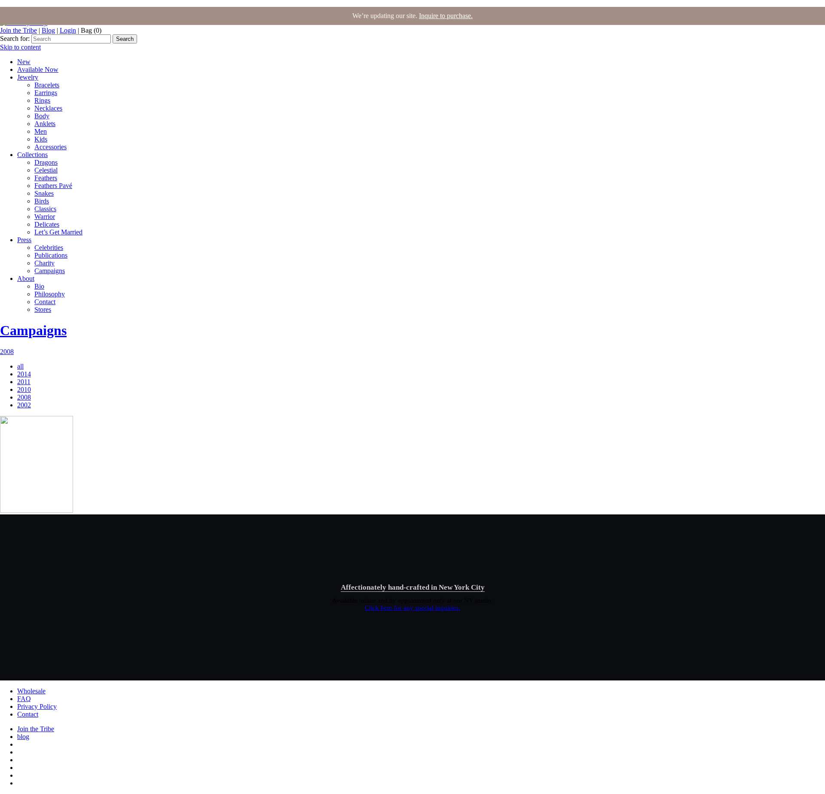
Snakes (44, 193)
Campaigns (49, 270)
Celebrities (48, 247)
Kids (40, 139)
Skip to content (20, 47)
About (25, 278)
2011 (24, 381)
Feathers (45, 178)
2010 (24, 389)
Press (24, 239)
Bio (39, 286)
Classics (45, 208)
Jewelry (27, 77)
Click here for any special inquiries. (412, 607)
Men (40, 131)
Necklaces (48, 108)
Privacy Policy (37, 706)
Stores (42, 309)
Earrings (45, 92)
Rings (42, 100)
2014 (24, 374)
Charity (44, 263)
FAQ (24, 698)
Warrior (44, 216)
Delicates (46, 224)
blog (23, 736)
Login (68, 30)
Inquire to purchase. (446, 15)
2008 (7, 351)
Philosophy (49, 294)
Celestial (46, 170)
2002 (24, 405)
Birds (41, 201)
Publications (50, 255)
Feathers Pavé (53, 185)
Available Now (37, 69)
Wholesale (31, 691)
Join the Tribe (18, 30)
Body (41, 116)
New (24, 61)
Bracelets (46, 85)
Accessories (50, 147)
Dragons (46, 162)
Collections (32, 154)
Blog (48, 30)
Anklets (44, 123)
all (20, 366)
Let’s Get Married (58, 232)
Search (125, 39)
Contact (44, 301)
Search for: (15, 38)
